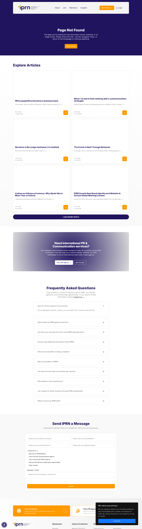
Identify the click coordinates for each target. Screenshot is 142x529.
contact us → (79, 297)
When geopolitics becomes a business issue (36, 101)
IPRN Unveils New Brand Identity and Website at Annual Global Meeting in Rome (97, 194)
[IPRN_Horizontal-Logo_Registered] (28, 6)
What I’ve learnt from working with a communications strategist (100, 100)
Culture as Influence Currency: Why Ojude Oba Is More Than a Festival (39, 194)
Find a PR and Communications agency (42, 456)
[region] (117, 514)
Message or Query (33, 470)
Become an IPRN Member (37, 454)
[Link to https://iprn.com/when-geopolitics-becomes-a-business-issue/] (65, 112)
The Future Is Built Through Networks (92, 147)
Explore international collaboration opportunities (44, 462)
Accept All (117, 521)
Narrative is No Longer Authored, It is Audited (37, 147)
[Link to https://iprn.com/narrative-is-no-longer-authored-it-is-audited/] (65, 159)
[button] (71, 306)
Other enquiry (33, 465)
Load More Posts (71, 217)
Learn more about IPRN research (39, 459)
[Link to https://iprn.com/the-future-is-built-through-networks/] (124, 159)
